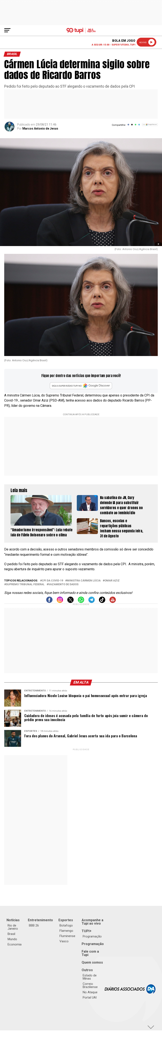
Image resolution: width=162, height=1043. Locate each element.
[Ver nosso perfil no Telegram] (91, 602)
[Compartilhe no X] (132, 126)
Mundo (12, 939)
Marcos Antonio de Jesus (40, 128)
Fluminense (67, 936)
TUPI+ (87, 931)
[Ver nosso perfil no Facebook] (49, 602)
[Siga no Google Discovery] (150, 127)
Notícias (13, 920)
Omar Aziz (112, 580)
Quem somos (92, 962)
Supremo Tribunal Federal (25, 584)
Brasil (11, 934)
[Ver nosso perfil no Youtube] (112, 602)
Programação (92, 936)
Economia (15, 944)
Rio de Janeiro (13, 927)
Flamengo (66, 931)
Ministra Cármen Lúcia (84, 580)
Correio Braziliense (90, 985)
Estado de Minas (90, 976)
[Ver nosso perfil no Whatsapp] (81, 602)
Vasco (64, 941)
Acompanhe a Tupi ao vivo (92, 921)
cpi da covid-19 (52, 580)
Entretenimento (40, 920)
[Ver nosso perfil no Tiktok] (102, 602)
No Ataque (90, 992)
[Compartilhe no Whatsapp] (135, 126)
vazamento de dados (63, 584)
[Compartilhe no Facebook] (128, 126)
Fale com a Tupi (90, 953)
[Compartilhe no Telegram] (139, 126)
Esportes (65, 920)
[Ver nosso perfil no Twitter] (70, 602)
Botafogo (66, 925)
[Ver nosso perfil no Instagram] (60, 602)
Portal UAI (90, 997)
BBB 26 (34, 925)
